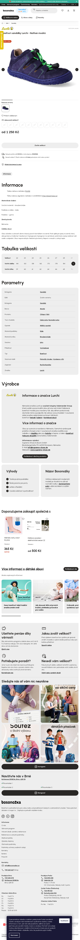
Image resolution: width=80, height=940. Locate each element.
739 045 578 (9, 878)
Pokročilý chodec (46, 359)
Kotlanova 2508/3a (12, 880)
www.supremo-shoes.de (40, 450)
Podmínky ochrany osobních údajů (14, 847)
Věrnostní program (13, 4)
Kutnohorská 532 (50, 893)
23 (10, 125)
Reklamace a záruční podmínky (13, 835)
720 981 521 (48, 891)
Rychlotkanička (45, 365)
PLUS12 (27, 191)
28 (41, 125)
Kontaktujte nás (7, 673)
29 (47, 125)
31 (59, 125)
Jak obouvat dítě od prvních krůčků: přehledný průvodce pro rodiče (46, 607)
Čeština (63, 4)
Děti (47, 314)
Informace (7, 174)
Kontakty (34, 4)
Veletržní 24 (48, 880)
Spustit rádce (47, 645)
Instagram (41, 767)
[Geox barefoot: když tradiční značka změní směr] (16, 591)
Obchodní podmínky (9, 844)
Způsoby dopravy (8, 841)
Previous (3, 69)
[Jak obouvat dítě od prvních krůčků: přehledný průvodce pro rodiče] (48, 591)
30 (53, 125)
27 (35, 125)
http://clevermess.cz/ (49, 196)
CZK (72, 4)
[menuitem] (10, 18)
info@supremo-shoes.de (38, 447)
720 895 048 (48, 878)
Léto (41, 342)
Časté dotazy (25, 4)
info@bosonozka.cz (12, 865)
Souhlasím (64, 921)
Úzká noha (44, 320)
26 (29, 125)
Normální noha (53, 320)
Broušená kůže (45, 337)
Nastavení (14, 935)
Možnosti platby (7, 838)
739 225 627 (9, 870)
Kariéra (4, 854)
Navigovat (41, 793)
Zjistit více (5, 649)
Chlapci (43, 314)
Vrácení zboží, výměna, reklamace (14, 832)
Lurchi (42, 370)
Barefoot (43, 354)
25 (23, 125)
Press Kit (4, 857)
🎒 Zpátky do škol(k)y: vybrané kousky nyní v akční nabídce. (27, 1)
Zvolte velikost (40, 145)
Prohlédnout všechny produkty (35, 456)
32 (65, 125)
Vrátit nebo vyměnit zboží (51, 673)
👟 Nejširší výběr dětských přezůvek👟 (57, 1)
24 (16, 125)
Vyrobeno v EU (58, 359)
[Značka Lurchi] (8, 28)
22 (4, 125)
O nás (3, 4)
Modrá (42, 309)
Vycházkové (44, 348)
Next (76, 69)
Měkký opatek (45, 326)
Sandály (43, 292)
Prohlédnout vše (71, 569)
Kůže (41, 331)
